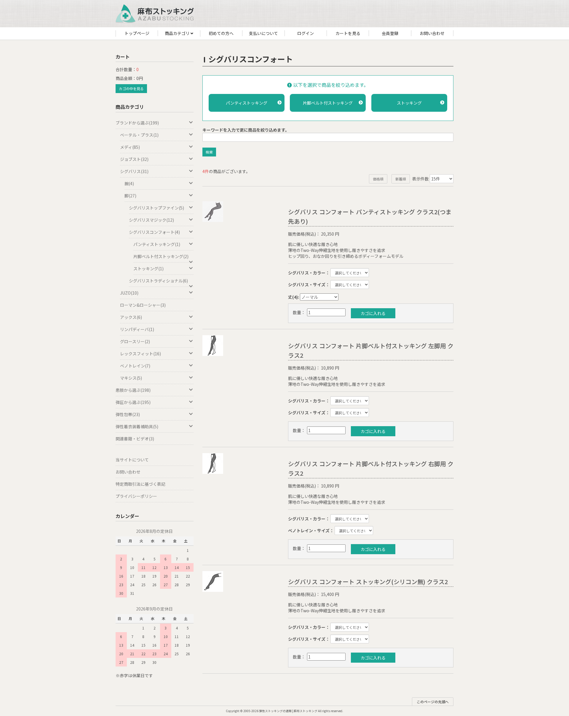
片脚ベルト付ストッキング (328, 103)
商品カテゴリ (178, 33)
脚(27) (130, 196)
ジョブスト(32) (134, 159)
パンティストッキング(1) (156, 244)
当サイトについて (132, 460)
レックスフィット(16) (140, 354)
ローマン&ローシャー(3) (143, 305)
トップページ (136, 33)
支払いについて (263, 33)
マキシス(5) (131, 378)
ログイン (305, 33)
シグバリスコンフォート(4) (154, 232)
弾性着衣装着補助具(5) (137, 426)
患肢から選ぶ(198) (133, 390)
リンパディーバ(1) (137, 329)
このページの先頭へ (433, 701)
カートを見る (347, 33)
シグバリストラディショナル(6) (158, 281)
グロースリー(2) (135, 341)
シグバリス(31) (134, 171)
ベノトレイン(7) (135, 366)
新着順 (400, 178)
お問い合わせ (432, 33)
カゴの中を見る (131, 88)
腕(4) (129, 183)
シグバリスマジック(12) (151, 220)
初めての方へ (221, 33)
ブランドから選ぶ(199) (137, 123)
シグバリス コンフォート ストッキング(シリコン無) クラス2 (368, 581)
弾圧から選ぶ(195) (133, 402)
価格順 (378, 178)
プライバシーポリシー (136, 496)
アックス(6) (131, 317)
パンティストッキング (246, 103)
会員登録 (390, 33)
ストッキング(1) (148, 268)
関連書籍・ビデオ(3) (135, 439)
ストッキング (409, 103)
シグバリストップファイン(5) (156, 208)
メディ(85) (130, 147)
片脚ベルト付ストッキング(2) (160, 256)
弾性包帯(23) (128, 414)
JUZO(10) (129, 293)
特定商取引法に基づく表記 (140, 484)
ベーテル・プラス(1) (139, 135)
